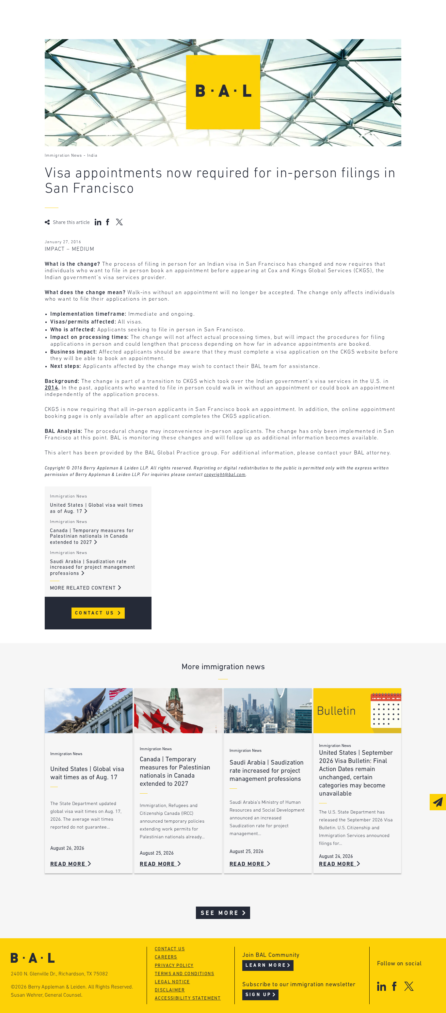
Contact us (170, 949)
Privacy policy (174, 965)
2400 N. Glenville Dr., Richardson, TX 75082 (59, 974)
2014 (51, 388)
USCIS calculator (194, 52)
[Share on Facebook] (108, 222)
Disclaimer (170, 990)
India (92, 156)
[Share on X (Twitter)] (119, 222)
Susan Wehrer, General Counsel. (47, 995)
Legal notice (172, 982)
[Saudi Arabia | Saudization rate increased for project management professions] (268, 711)
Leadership (86, 15)
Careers (81, 52)
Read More (69, 864)
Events (178, 40)
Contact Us (96, 613)
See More (220, 913)
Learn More (266, 965)
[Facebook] (394, 986)
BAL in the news (94, 40)
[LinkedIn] (381, 986)
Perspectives (188, 15)
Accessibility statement (188, 998)
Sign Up (258, 994)
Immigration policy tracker (209, 27)
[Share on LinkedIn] (98, 222)
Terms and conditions (184, 974)
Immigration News (63, 156)
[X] (409, 986)
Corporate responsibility (107, 27)
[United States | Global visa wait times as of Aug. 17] (88, 711)
